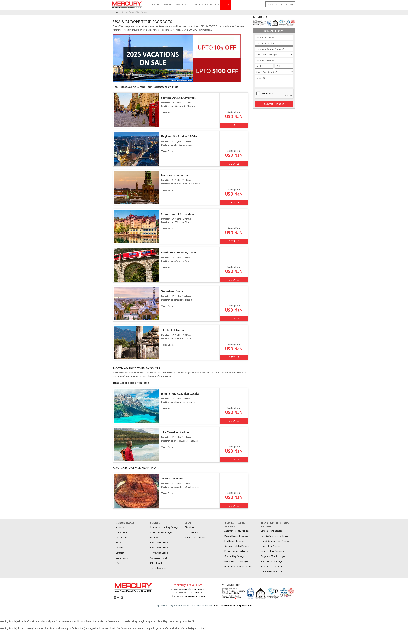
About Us (120, 527)
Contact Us (121, 552)
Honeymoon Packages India (237, 566)
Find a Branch (122, 532)
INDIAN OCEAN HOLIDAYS (206, 5)
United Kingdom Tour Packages (276, 540)
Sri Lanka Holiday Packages (237, 546)
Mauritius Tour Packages (272, 551)
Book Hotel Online (159, 547)
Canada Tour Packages (271, 530)
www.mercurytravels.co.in (193, 595)
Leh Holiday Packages (234, 540)
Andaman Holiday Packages (237, 530)
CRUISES (156, 5)
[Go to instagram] (122, 597)
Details (233, 125)
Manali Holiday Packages (236, 561)
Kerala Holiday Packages (236, 551)
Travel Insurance (158, 568)
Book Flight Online (159, 542)
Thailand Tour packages (272, 566)
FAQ (118, 562)
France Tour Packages (271, 546)
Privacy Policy (191, 532)
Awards (119, 542)
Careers (119, 547)
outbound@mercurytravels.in (192, 588)
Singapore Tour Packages (273, 556)
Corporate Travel (158, 557)
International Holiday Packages (165, 527)
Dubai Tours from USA (271, 571)
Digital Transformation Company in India (233, 605)
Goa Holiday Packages (235, 556)
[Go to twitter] (118, 597)
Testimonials (121, 537)
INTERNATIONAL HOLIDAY (177, 5)
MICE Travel (156, 562)
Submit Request (274, 103)
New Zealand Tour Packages (274, 535)
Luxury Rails (156, 537)
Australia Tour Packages (272, 561)
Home (115, 12)
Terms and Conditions (195, 537)
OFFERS (225, 5)
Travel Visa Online (159, 552)
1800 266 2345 (196, 592)
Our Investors (122, 557)
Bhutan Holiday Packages (236, 535)
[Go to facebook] (115, 597)
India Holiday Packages (161, 532)
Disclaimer (190, 527)
